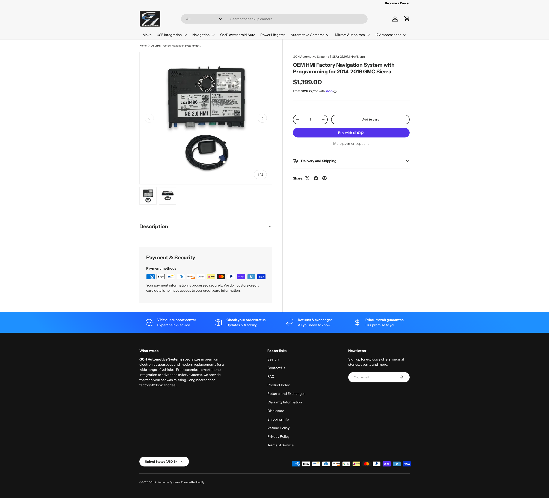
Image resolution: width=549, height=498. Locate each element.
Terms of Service (280, 445)
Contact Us (276, 368)
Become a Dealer (397, 3)
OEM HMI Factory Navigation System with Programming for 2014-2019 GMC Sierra (176, 45)
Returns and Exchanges (286, 393)
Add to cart (370, 119)
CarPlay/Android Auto (237, 35)
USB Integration (169, 35)
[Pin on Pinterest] (324, 178)
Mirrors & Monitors (350, 35)
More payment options (351, 143)
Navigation (201, 35)
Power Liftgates (272, 35)
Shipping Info (278, 419)
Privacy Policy (278, 436)
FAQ (270, 376)
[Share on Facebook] (316, 178)
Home (143, 45)
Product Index (278, 385)
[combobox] (274, 19)
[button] (407, 18)
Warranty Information (284, 402)
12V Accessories (388, 35)
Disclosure (275, 411)
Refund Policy (278, 428)
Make (147, 35)
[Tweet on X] (307, 178)
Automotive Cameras (307, 35)
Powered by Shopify (192, 482)
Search (273, 359)
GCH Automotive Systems (311, 57)
